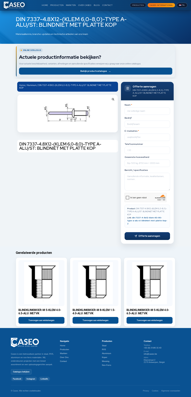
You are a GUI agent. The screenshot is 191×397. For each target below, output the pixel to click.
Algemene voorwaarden (170, 391)
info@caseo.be (150, 354)
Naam (128, 105)
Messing (105, 361)
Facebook (17, 379)
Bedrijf (128, 118)
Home (22, 85)
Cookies (155, 391)
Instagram (31, 379)
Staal (104, 345)
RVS (104, 349)
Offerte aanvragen (149, 236)
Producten (64, 349)
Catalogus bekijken (21, 372)
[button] (113, 99)
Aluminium (31, 85)
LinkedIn (44, 379)
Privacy (146, 391)
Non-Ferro (106, 365)
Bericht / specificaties (136, 170)
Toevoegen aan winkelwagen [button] (41, 320)
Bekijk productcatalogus (95, 71)
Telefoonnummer (134, 144)
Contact (63, 361)
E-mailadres (132, 131)
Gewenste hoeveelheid (137, 157)
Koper (104, 357)
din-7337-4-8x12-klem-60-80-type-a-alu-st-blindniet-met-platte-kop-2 (147, 220)
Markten (63, 353)
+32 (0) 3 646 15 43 (152, 348)
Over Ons (64, 357)
